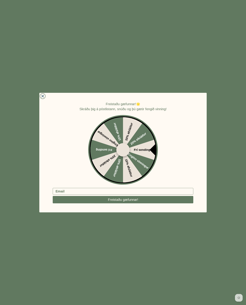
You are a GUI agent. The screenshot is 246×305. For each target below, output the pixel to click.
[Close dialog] (42, 96)
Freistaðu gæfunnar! (123, 199)
